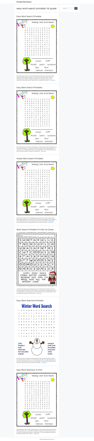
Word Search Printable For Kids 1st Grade (35, 229)
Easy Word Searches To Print (29, 370)
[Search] (75, 8)
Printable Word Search (24, 2)
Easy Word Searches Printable (30, 300)
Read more (52, 80)
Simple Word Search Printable (30, 158)
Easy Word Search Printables (29, 87)
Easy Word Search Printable (29, 16)
